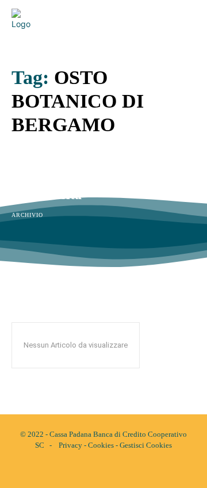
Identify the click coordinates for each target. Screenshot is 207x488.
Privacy (70, 445)
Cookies (101, 445)
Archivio (27, 215)
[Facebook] (94, 469)
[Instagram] (113, 469)
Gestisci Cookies (146, 445)
